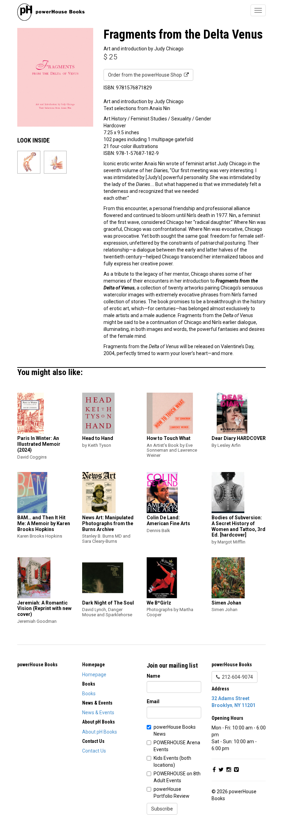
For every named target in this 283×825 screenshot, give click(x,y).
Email (153, 701)
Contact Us (94, 751)
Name (153, 676)
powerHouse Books (37, 664)
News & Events (98, 712)
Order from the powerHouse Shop (146, 75)
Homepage (94, 674)
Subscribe (162, 809)
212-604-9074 (236, 677)
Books (89, 693)
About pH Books (99, 732)
